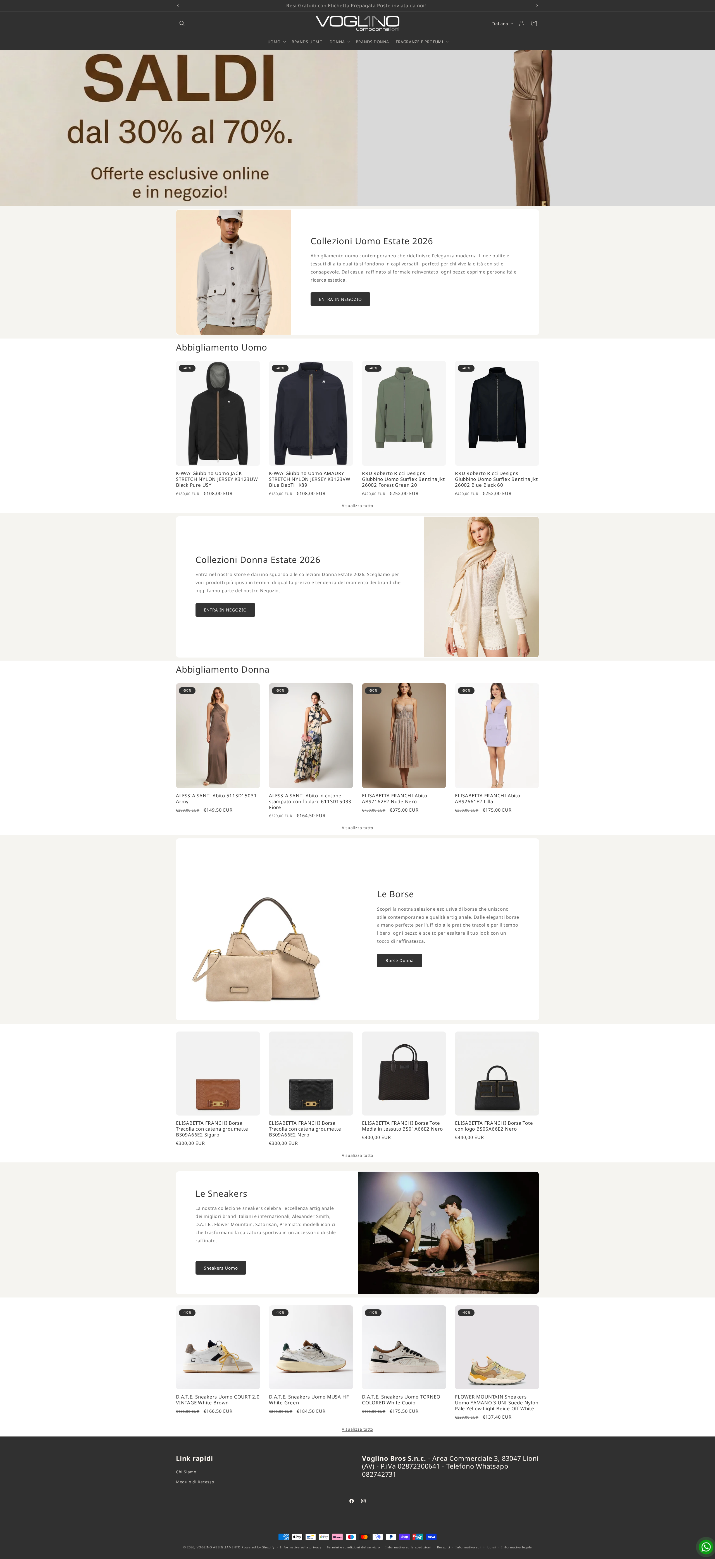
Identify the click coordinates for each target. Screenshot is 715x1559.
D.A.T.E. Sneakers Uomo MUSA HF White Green (309, 1400)
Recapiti (443, 1547)
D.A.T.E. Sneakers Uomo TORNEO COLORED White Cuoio (401, 1400)
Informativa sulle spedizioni (408, 1547)
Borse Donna (399, 960)
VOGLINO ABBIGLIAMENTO (219, 1547)
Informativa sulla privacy (300, 1547)
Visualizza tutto (357, 505)
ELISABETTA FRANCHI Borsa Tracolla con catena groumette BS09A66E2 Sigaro (212, 1129)
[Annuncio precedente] (178, 5)
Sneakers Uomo (221, 1268)
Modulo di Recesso (195, 1481)
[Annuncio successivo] (537, 5)
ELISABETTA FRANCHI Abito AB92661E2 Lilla (487, 799)
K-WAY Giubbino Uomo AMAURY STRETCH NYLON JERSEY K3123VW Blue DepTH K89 (310, 479)
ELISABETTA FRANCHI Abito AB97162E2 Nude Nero (394, 799)
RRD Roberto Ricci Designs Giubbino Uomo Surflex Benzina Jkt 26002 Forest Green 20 (403, 479)
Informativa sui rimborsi (476, 1547)
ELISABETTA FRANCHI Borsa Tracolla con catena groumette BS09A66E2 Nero (305, 1129)
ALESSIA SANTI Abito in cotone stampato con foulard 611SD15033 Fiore (310, 801)
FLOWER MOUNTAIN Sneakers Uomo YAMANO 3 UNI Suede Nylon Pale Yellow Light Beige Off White (496, 1402)
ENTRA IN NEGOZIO (340, 299)
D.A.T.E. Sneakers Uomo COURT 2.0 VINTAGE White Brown (218, 1400)
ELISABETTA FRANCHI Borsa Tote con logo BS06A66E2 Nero (494, 1126)
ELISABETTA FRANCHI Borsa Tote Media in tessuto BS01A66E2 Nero (402, 1126)
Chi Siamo (186, 1471)
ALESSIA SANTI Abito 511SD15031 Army (216, 799)
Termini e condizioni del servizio (353, 1547)
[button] (182, 23)
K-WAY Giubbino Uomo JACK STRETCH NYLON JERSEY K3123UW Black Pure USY (217, 479)
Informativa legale (516, 1547)
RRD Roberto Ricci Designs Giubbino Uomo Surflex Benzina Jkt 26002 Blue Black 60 (496, 479)
